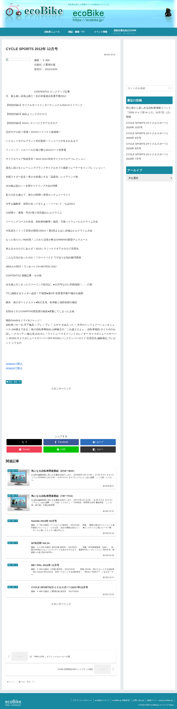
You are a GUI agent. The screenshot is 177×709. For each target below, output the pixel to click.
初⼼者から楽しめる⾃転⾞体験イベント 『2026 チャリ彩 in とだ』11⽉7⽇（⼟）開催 (149, 112)
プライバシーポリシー (82, 700)
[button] (98, 449)
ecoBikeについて (102, 700)
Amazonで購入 (14, 363)
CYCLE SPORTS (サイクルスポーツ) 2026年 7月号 (147, 156)
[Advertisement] (61, 410)
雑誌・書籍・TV (15, 382)
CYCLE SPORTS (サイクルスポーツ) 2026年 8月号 (147, 146)
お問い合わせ (138, 700)
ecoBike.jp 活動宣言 (121, 700)
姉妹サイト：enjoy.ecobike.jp (160, 700)
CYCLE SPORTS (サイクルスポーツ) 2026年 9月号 (147, 135)
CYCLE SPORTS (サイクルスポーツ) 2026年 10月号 (147, 125)
